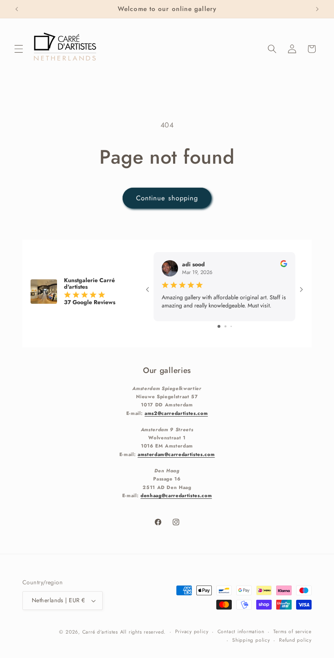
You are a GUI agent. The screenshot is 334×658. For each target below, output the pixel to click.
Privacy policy (192, 631)
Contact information (241, 631)
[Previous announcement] (17, 9)
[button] (19, 49)
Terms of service (292, 631)
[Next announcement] (317, 9)
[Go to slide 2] (225, 326)
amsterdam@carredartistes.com (176, 454)
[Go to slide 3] (231, 326)
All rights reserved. (143, 632)
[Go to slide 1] (219, 326)
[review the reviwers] (283, 265)
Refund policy (295, 640)
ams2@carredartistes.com (176, 413)
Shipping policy (251, 640)
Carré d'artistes (100, 632)
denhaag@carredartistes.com (176, 495)
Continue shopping (167, 198)
